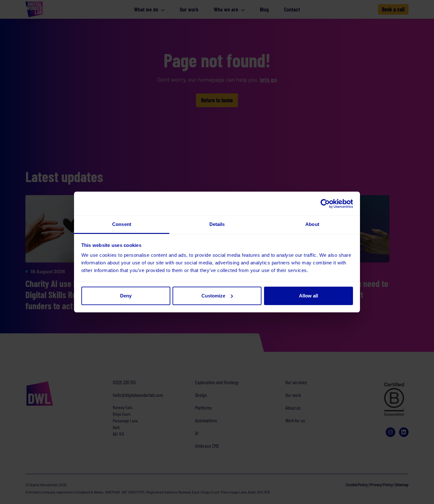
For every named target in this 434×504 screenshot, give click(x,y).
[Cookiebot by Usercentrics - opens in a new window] (325, 203)
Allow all (308, 295)
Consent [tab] (121, 224)
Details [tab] (217, 224)
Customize (213, 295)
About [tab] (312, 224)
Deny (126, 295)
